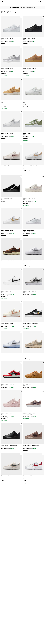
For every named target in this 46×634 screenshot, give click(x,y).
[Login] (38, 2)
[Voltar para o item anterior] (1, 7)
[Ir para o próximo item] (44, 7)
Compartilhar (40, 13)
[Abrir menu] (43, 2)
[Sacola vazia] (41, 2)
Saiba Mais (32, 7)
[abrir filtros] (43, 5)
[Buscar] (36, 2)
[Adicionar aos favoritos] (21, 17)
